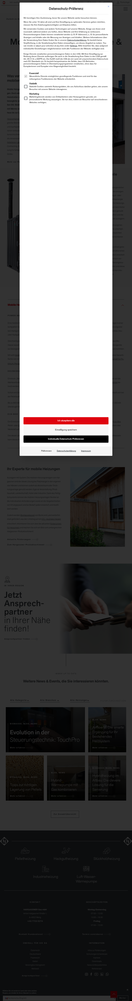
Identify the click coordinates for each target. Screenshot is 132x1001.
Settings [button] (73, 46)
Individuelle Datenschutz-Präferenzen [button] (66, 439)
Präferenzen (46, 451)
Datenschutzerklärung (76, 40)
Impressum (86, 451)
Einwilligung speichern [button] (66, 430)
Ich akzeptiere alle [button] (66, 421)
